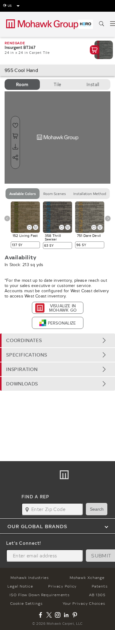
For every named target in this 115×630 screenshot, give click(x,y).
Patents (99, 586)
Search (97, 509)
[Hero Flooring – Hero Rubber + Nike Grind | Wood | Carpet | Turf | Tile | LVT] (85, 24)
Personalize (62, 323)
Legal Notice (20, 586)
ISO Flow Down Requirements (40, 594)
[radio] (22, 84)
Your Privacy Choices (84, 603)
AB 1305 (97, 594)
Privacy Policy (62, 586)
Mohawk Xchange (87, 577)
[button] (57, 340)
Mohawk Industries (29, 577)
